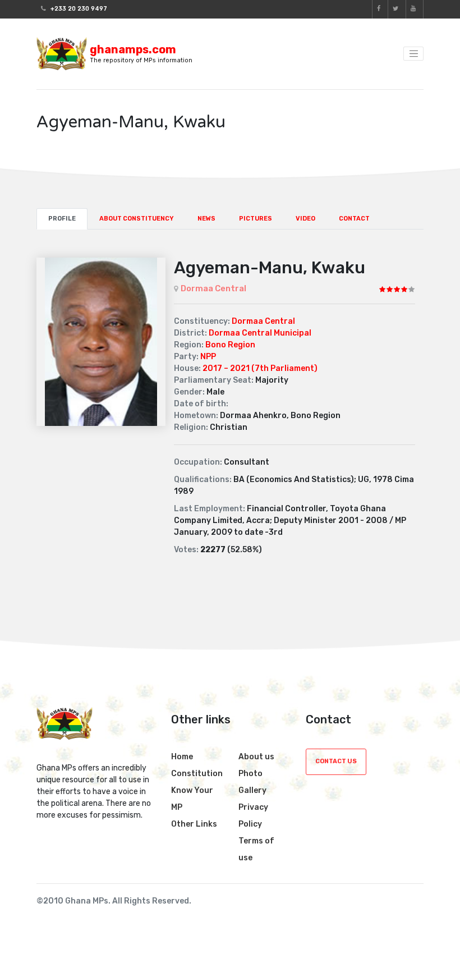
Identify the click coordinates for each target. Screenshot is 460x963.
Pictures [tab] (255, 218)
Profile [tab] (62, 218)
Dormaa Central (213, 288)
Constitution (197, 773)
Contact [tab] (354, 218)
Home (182, 757)
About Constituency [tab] (136, 218)
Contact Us (336, 761)
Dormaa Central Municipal (260, 333)
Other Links (194, 824)
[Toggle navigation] (413, 54)
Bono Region (230, 345)
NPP (208, 356)
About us (256, 757)
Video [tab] (305, 218)
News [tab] (206, 218)
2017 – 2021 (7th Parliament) (260, 368)
